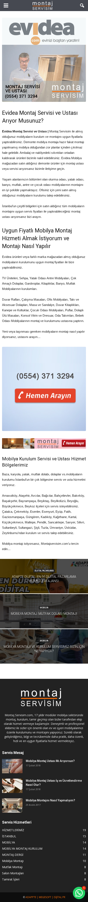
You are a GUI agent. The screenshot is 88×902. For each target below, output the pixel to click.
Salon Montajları (13, 873)
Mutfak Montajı (12, 867)
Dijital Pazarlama (44, 571)
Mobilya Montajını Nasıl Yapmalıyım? (50, 800)
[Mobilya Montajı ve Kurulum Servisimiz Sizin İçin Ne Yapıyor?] (44, 656)
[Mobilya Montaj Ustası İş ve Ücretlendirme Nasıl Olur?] (12, 786)
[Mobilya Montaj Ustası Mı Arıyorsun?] (12, 766)
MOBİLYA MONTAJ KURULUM (22, 848)
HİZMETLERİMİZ (13, 830)
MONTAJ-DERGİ (12, 855)
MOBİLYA (44, 608)
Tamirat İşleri (10, 879)
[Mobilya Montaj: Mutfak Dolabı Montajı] (44, 621)
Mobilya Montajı (13, 861)
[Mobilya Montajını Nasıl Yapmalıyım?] (12, 805)
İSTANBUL (9, 836)
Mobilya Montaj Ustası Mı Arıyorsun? (50, 761)
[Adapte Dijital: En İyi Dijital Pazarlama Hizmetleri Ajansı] (44, 586)
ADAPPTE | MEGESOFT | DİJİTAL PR (45, 897)
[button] (82, 5)
